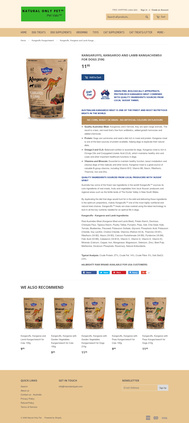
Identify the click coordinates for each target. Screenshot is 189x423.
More (160, 32)
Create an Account (160, 10)
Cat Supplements (114, 32)
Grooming (82, 32)
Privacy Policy (28, 398)
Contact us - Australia (31, 394)
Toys (95, 32)
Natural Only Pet (34, 417)
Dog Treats (38, 32)
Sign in (144, 10)
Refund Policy (27, 402)
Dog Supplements (60, 32)
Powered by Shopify (53, 417)
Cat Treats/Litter (140, 32)
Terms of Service (29, 406)
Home (24, 32)
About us (25, 390)
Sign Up (162, 387)
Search (24, 386)
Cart (163, 16)
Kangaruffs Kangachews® (43, 40)
